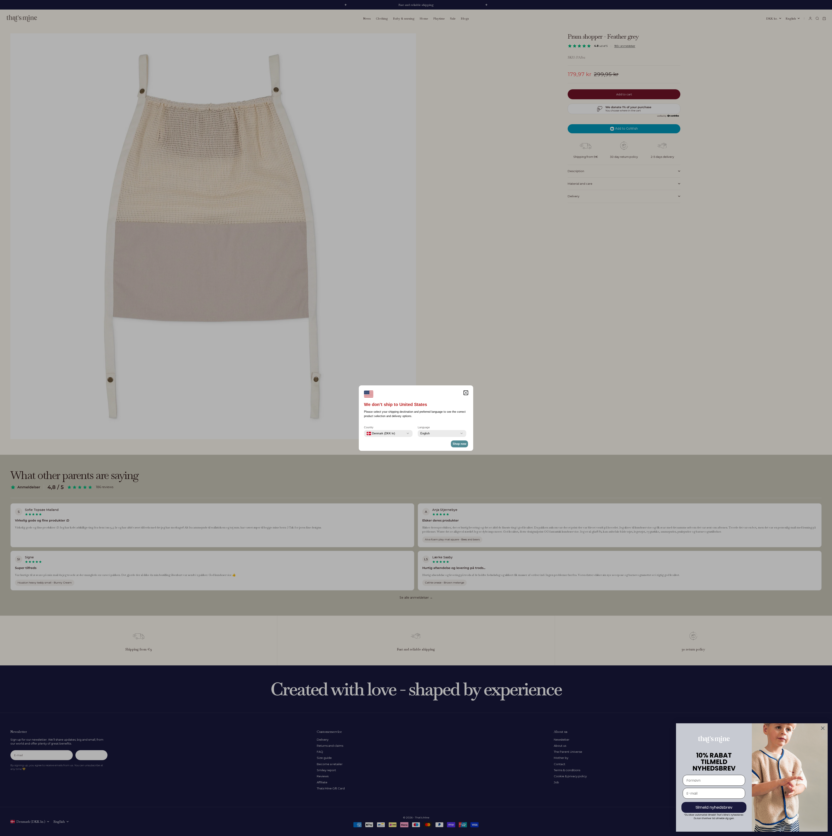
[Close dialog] (823, 728)
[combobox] (381, 433)
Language (424, 427)
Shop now (459, 443)
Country (368, 427)
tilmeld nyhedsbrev (714, 807)
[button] (466, 393)
